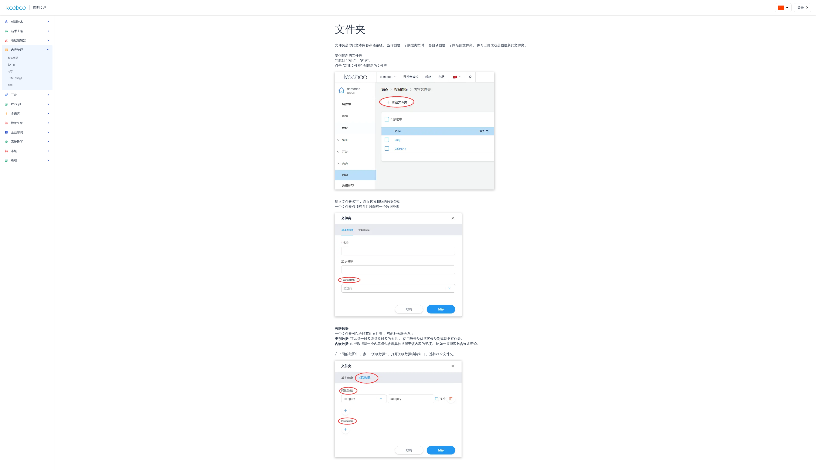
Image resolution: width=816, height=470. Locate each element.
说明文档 (40, 7)
